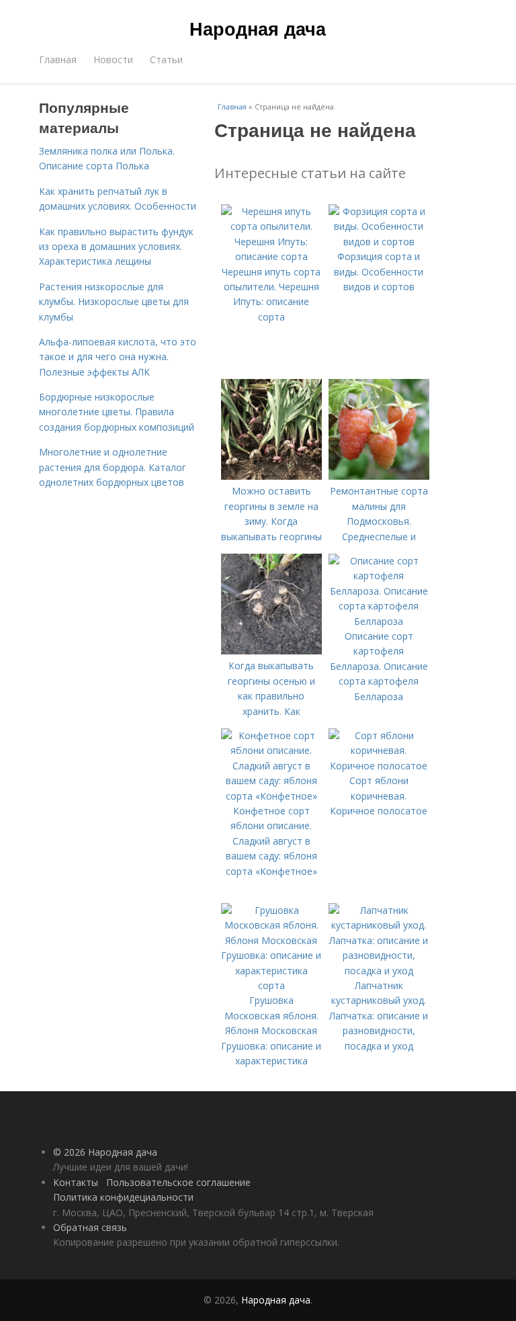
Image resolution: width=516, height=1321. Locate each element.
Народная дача (257, 28)
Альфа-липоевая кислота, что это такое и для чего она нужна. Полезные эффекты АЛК (117, 356)
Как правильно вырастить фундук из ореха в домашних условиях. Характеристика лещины (116, 246)
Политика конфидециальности (123, 1197)
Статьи (166, 59)
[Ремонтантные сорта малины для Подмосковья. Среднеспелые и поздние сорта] (379, 476)
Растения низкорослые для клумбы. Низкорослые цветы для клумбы (114, 301)
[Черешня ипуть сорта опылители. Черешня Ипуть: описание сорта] (271, 256)
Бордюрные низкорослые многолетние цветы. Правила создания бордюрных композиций (116, 411)
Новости (113, 59)
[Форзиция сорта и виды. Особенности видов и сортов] (379, 241)
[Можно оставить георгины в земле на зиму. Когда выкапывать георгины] (271, 476)
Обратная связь (90, 1227)
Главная (58, 59)
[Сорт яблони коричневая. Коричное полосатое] (379, 765)
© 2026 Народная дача (105, 1152)
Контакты (75, 1182)
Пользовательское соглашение (178, 1182)
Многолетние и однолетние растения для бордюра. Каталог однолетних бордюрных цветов (112, 466)
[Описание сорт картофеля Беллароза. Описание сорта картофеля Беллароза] (379, 621)
